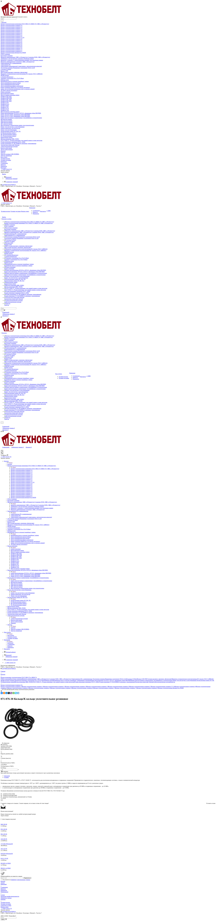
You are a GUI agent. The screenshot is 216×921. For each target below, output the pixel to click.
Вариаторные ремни (8, 682)
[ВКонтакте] (2, 693)
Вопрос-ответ (5, 907)
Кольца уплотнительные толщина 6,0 (83, 688)
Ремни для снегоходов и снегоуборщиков (23, 593)
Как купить (10, 635)
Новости (3, 889)
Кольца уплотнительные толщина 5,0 (40, 688)
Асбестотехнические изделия (19, 618)
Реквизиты (4, 890)
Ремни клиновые (16, 549)
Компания (10, 643)
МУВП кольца (5, 680)
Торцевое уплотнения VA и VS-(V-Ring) (33, 680)
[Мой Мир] (6, 693)
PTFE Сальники (5, 679)
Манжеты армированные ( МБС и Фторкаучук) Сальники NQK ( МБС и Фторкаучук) (35, 505)
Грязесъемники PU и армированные (21, 514)
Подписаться (27, 878)
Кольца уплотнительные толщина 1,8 (76, 686)
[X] (9, 693)
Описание (7, 776)
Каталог (9, 464)
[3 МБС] (20, 738)
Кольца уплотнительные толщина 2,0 (119, 686)
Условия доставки (6, 904)
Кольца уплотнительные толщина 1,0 (11, 686)
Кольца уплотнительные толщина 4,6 (18, 688)
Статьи (3, 895)
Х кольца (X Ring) (132, 679)
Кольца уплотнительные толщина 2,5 (140, 686)
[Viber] (11, 693)
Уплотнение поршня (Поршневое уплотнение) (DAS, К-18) (110, 679)
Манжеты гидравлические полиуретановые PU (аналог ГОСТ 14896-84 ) (193, 679)
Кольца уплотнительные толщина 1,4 (33, 686)
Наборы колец (49, 680)
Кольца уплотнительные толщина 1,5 (54, 686)
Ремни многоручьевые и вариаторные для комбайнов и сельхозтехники (31, 580)
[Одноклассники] (4, 693)
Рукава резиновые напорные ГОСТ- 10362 (86, 682)
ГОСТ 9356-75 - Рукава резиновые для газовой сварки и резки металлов (53, 682)
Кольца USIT (141, 679)
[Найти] (2, 20)
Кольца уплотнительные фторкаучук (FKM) (171, 688)
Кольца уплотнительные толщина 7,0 (104, 688)
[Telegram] (18, 693)
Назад (10, 462)
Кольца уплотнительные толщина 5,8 (61, 688)
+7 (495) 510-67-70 (6, 169)
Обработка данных (6, 898)
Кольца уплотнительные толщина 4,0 (185, 686)
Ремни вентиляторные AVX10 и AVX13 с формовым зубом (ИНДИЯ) (31, 573)
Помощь (3, 899)
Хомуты (13, 627)
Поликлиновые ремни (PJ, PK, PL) (21, 600)
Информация (4, 892)
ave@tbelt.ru (5, 184)
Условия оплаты (5, 902)
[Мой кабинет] (1, 424)
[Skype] (16, 693)
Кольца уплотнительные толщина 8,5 (147, 688)
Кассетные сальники (16, 679)
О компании (4, 887)
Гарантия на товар (6, 905)
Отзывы (6, 777)
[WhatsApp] (13, 693)
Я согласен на (16, 879)
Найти (2, 919)
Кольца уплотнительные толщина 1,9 (97, 686)
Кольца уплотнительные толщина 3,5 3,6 (163, 686)
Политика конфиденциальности (10, 896)
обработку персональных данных (20, 879)
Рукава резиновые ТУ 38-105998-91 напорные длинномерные (117, 682)
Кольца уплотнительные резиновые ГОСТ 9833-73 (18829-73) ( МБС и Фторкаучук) (35, 468)
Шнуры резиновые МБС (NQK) (23, 682)
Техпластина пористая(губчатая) (144, 682)
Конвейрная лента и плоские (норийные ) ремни (25, 535)
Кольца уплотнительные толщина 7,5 (126, 688)
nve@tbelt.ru (12, 184)
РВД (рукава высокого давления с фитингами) (158, 679)
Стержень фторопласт (15, 680)
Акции (3, 882)
